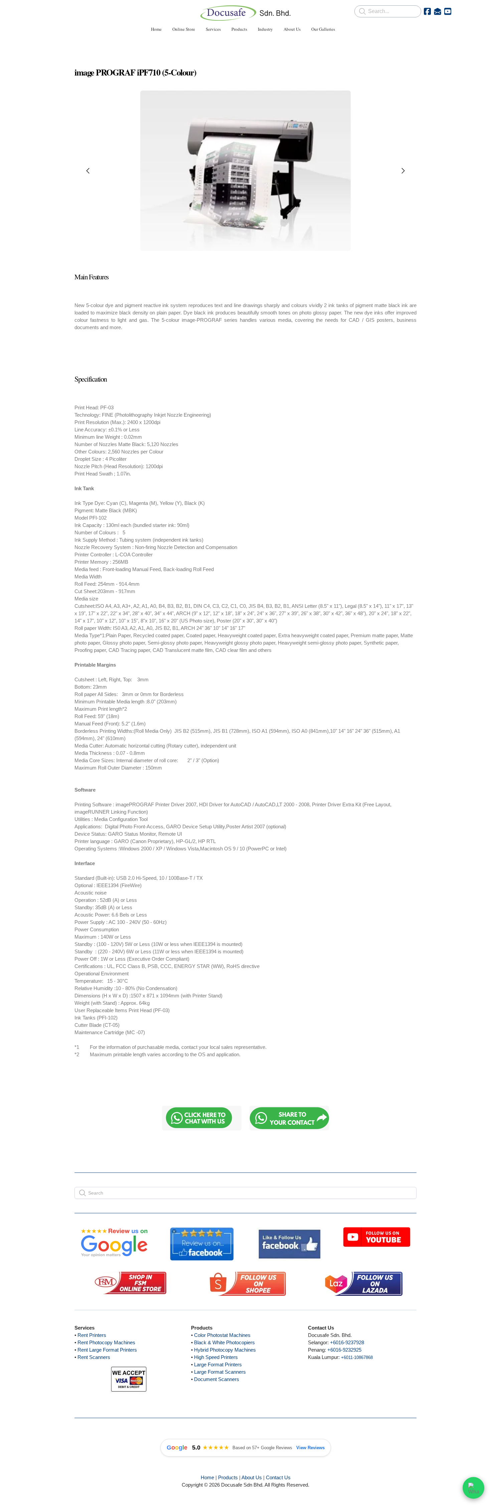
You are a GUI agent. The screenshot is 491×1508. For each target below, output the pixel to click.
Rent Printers (91, 1335)
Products (228, 1477)
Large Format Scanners (220, 1372)
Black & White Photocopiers (224, 1342)
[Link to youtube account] (447, 11)
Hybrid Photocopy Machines (225, 1350)
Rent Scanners (93, 1357)
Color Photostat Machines (222, 1335)
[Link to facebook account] (427, 11)
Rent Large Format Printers (107, 1350)
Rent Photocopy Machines (106, 1342)
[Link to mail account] (438, 11)
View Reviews (310, 1447)
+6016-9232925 (344, 1350)
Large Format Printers (218, 1364)
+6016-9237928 (347, 1342)
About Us (251, 1477)
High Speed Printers (216, 1357)
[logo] (245, 13)
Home (207, 1477)
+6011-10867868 (357, 1357)
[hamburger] (45, 10)
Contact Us (278, 1477)
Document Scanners (216, 1379)
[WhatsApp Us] (473, 1490)
